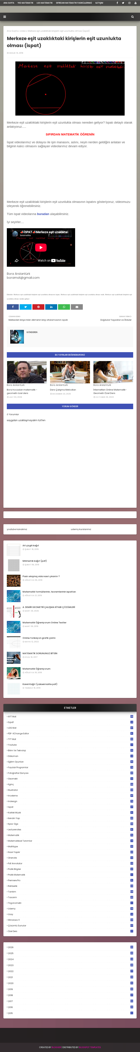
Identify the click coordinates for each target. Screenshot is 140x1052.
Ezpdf (70, 722)
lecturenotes (70, 829)
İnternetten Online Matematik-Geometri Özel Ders (110, 391)
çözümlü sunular (70, 925)
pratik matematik (70, 874)
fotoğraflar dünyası (70, 773)
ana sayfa (8, 2)
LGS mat (70, 727)
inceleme (70, 795)
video (23, 30)
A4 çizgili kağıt (31, 545)
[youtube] (135, 3)
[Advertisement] (32, 177)
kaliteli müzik (70, 812)
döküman (70, 756)
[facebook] (117, 3)
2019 (70, 989)
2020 (70, 983)
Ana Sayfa (12, 30)
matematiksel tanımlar (70, 840)
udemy (70, 908)
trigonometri (70, 903)
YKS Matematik (25, 2)
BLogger (56, 1047)
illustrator (70, 790)
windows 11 (70, 919)
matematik (70, 835)
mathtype (70, 846)
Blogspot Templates (90, 1047)
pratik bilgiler (70, 869)
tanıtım (70, 891)
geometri (70, 778)
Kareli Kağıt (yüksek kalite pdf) (40, 684)
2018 (70, 995)
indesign (70, 801)
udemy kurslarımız (81, 529)
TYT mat (70, 739)
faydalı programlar (70, 767)
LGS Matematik (45, 2)
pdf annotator (70, 863)
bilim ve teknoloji (70, 750)
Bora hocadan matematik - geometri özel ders (22, 391)
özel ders (70, 931)
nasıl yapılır (70, 852)
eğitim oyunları (70, 761)
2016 (70, 1007)
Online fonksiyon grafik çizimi (39, 638)
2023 (70, 965)
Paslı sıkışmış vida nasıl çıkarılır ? (41, 576)
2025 (70, 953)
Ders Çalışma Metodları (63, 389)
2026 (70, 947)
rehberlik (70, 886)
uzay (70, 914)
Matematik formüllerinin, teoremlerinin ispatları (49, 591)
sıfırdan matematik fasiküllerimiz (74, 2)
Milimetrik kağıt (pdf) (35, 561)
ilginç (70, 784)
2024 (70, 959)
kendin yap (70, 818)
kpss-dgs (70, 823)
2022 (70, 971)
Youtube (70, 744)
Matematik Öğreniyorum (36, 668)
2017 (70, 1001)
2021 (70, 977)
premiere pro (70, 880)
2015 (70, 1013)
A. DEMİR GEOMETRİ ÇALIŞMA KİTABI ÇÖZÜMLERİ (49, 607)
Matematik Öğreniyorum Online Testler (44, 622)
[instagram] (129, 3)
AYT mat (70, 716)
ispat (70, 807)
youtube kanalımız (17, 529)
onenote (70, 857)
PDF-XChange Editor (70, 733)
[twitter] (123, 3)
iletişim (99, 2)
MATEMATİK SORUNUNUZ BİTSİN (40, 653)
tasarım (70, 897)
